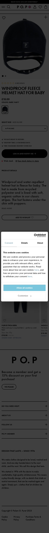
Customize (23, 296)
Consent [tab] (9, 243)
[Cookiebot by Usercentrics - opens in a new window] (34, 235)
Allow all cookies (24, 288)
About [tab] (40, 243)
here (36, 270)
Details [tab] (24, 243)
